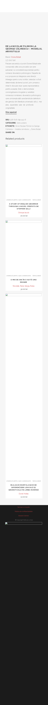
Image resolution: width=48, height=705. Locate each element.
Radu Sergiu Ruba (27, 286)
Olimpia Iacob (23, 213)
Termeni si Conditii (23, 507)
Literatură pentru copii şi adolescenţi (18, 200)
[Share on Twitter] (20, 132)
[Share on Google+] (24, 132)
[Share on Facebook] (17, 132)
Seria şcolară (22, 123)
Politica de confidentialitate (23, 511)
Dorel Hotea (23, 494)
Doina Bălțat (16, 57)
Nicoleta (16, 286)
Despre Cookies (23, 516)
